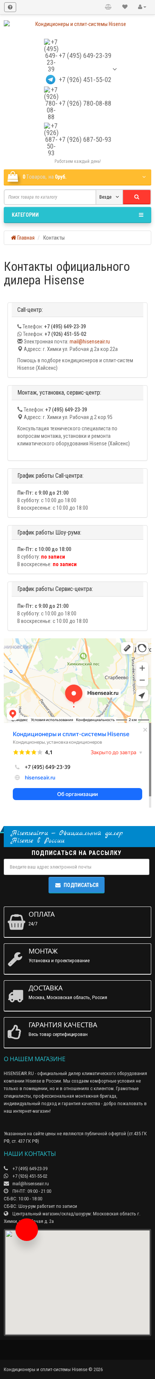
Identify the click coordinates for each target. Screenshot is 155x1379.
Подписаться (81, 885)
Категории (25, 215)
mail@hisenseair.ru (90, 342)
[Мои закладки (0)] (125, 7)
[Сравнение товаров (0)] (108, 7)
